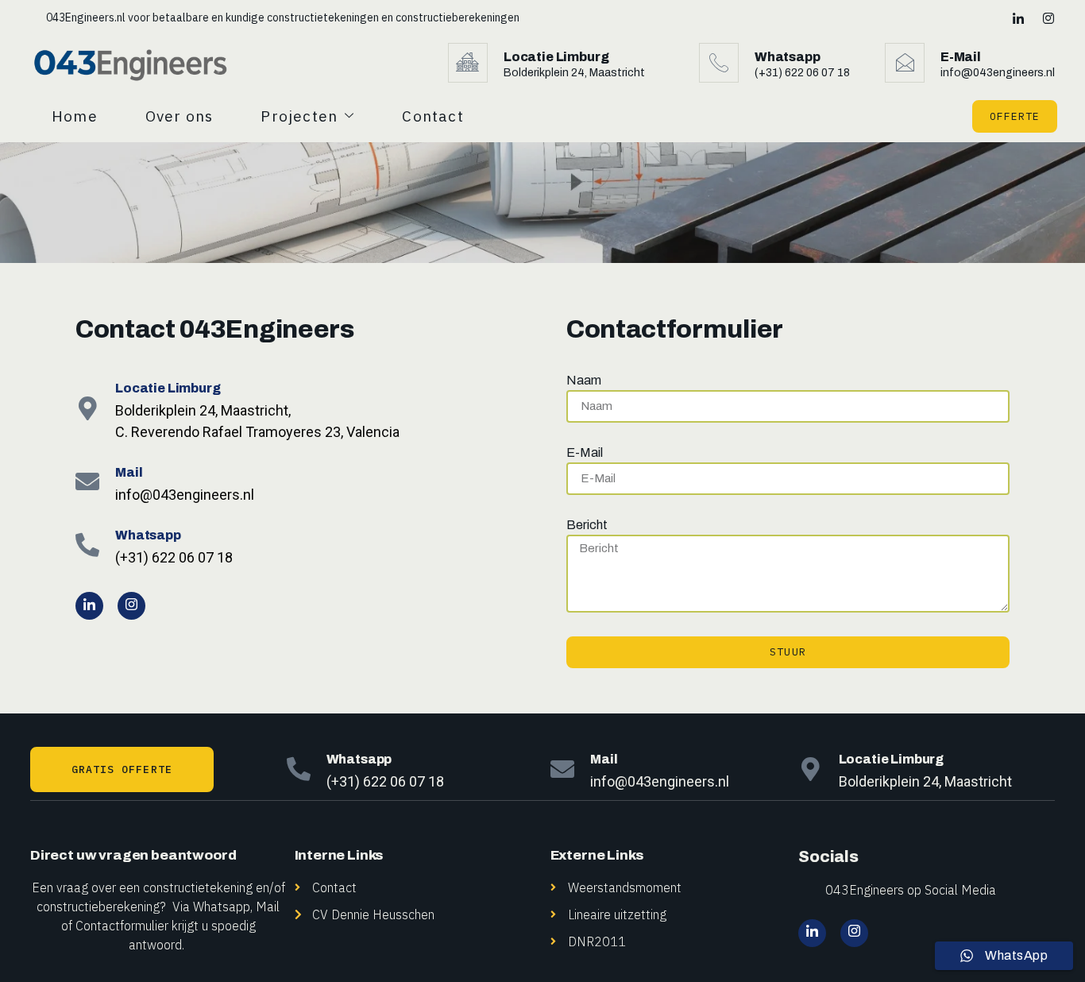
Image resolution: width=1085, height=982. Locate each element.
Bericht (587, 525)
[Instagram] (1047, 17)
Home (75, 116)
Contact (432, 116)
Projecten (299, 116)
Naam (583, 380)
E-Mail (584, 453)
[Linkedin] (1017, 17)
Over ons (179, 116)
